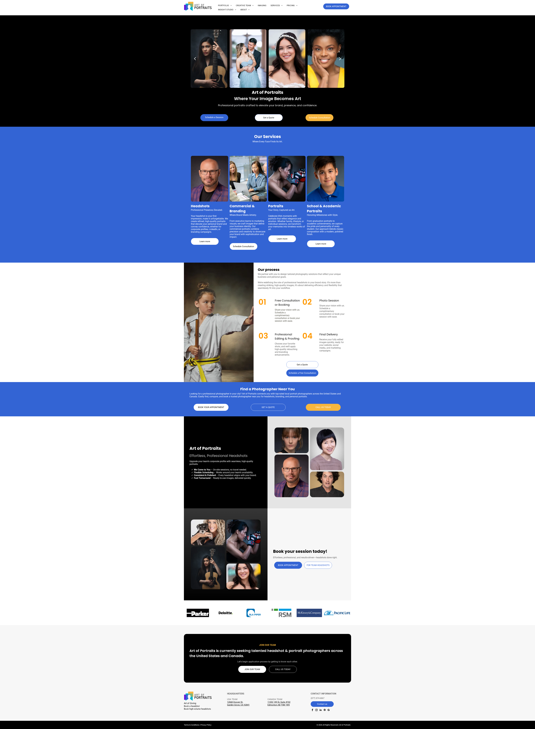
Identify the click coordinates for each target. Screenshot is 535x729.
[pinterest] (324, 710)
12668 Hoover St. (235, 702)
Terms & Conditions (191, 725)
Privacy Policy (205, 725)
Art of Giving (190, 703)
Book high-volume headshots (197, 709)
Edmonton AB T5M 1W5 (279, 705)
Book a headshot (192, 706)
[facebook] (312, 710)
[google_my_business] (328, 710)
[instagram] (316, 710)
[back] (194, 58)
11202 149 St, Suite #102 (279, 702)
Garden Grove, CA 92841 (238, 705)
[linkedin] (320, 710)
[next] (340, 58)
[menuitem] (225, 5)
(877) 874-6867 (317, 698)
